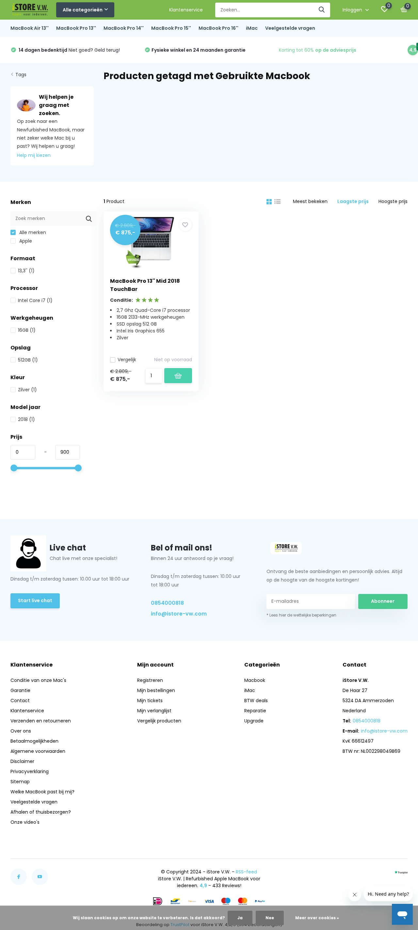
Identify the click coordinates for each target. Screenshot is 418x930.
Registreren (150, 680)
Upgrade (254, 721)
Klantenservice (186, 10)
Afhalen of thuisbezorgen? (40, 812)
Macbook (254, 680)
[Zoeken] (322, 10)
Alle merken (32, 232)
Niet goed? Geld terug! (69, 50)
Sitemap (20, 781)
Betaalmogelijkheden (34, 741)
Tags (20, 74)
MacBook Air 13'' (29, 28)
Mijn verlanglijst (154, 710)
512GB (28, 360)
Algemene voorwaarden (37, 751)
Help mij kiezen (34, 155)
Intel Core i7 (35, 300)
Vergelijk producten (159, 721)
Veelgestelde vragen (290, 28)
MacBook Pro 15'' (171, 28)
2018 (26, 419)
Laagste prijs (353, 201)
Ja (240, 918)
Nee (269, 918)
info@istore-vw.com (179, 613)
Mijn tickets (150, 700)
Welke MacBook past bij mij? (42, 791)
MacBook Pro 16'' (218, 28)
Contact (20, 700)
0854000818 (167, 603)
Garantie (20, 690)
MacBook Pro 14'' (124, 28)
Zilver (27, 389)
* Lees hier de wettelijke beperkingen (301, 615)
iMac (252, 28)
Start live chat (35, 600)
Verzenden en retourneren (40, 721)
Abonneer (382, 601)
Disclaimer (22, 761)
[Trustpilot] (401, 872)
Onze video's (25, 822)
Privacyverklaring (29, 771)
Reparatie (255, 710)
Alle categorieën (83, 10)
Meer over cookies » (317, 918)
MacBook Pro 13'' (76, 28)
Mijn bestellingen (156, 690)
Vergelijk (127, 359)
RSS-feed (246, 872)
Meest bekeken (310, 201)
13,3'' (26, 270)
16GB (27, 330)
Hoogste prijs (393, 201)
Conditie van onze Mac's (38, 680)
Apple (25, 241)
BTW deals (256, 700)
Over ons (20, 731)
